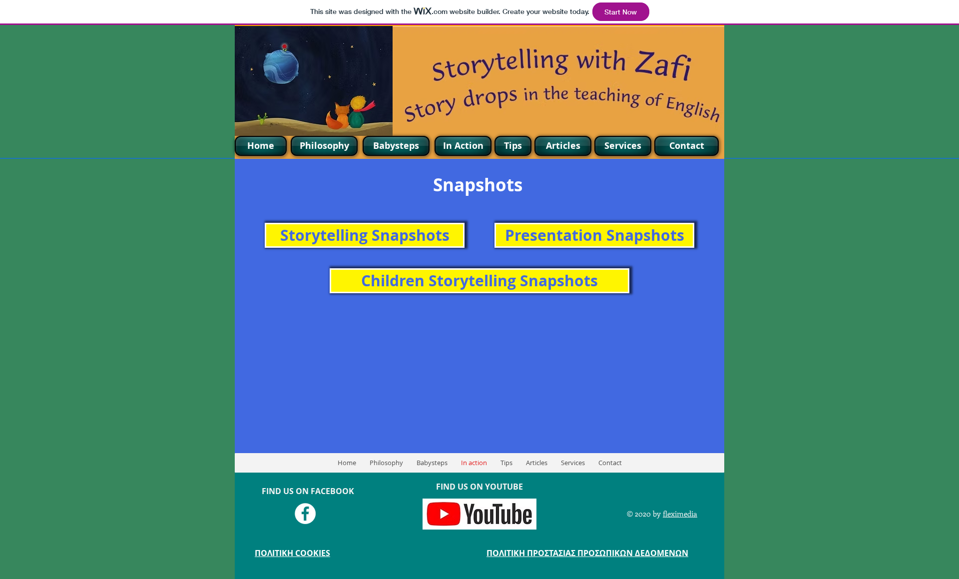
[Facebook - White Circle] (305, 513)
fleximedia (680, 514)
